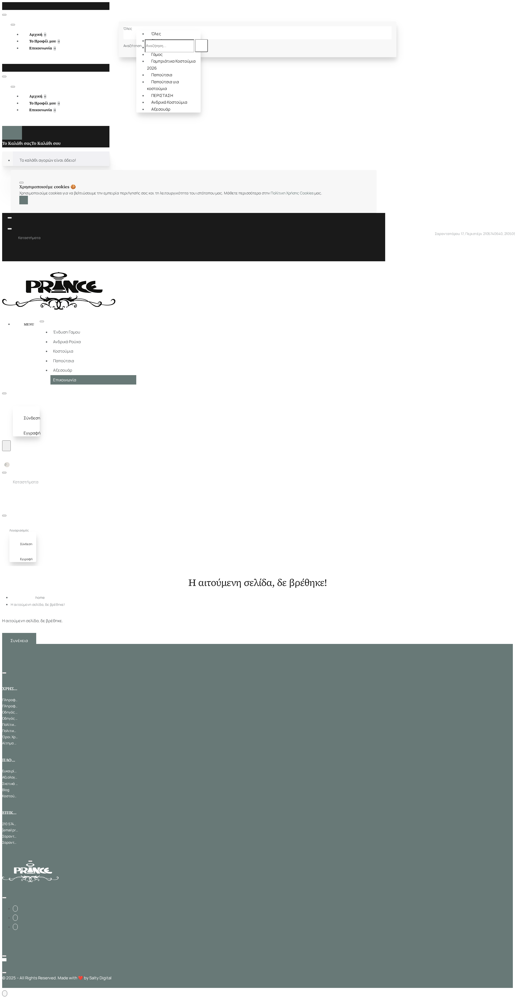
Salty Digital (100, 978)
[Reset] (12, 133)
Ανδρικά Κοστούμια (169, 102)
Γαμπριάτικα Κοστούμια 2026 (171, 64)
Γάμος (157, 54)
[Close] (4, 6)
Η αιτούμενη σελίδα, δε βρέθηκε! (38, 604)
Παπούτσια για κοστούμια (163, 85)
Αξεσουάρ (160, 109)
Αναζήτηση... (133, 45)
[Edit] (4, 15)
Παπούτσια (161, 75)
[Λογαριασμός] (18, 403)
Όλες (156, 34)
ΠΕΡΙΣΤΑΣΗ (162, 95)
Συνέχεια (19, 640)
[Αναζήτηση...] (6, 445)
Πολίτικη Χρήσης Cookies (292, 192)
